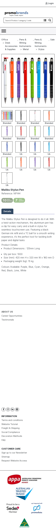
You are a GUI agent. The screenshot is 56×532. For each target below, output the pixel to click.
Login (50, 3)
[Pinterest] (17, 409)
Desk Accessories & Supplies (11, 46)
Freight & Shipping (10, 428)
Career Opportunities (11, 315)
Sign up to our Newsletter (14, 452)
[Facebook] (3, 409)
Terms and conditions (12, 420)
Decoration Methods (11, 436)
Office (4, 39)
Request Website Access (14, 460)
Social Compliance (10, 432)
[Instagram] (8, 409)
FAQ (3, 440)
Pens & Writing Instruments (25, 42)
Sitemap (5, 456)
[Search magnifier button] (49, 20)
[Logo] (16, 13)
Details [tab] (7, 211)
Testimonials (7, 319)
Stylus (41, 49)
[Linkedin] (12, 409)
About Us (7, 311)
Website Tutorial (9, 424)
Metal (26, 49)
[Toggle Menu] (3, 31)
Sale (52, 39)
